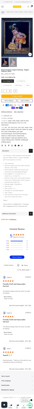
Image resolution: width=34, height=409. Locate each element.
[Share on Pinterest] (9, 145)
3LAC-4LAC (21, 127)
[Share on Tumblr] (12, 145)
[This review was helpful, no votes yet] (26, 305)
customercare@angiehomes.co (23, 2)
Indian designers (6, 138)
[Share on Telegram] (15, 145)
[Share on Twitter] (5, 145)
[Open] (4, 405)
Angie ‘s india (11, 121)
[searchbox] (10, 265)
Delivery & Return (6, 112)
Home (2, 11)
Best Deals (4, 123)
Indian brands (20, 136)
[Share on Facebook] (2, 145)
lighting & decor (22, 138)
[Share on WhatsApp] (22, 145)
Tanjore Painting (6, 140)
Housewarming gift (6, 133)
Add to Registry (9, 100)
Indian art (4, 136)
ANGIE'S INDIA (5, 129)
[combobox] (24, 270)
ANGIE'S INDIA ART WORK (18, 129)
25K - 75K (7, 127)
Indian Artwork (11, 136)
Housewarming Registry (19, 133)
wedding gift (24, 140)
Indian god (14, 138)
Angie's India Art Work (22, 121)
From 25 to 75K (21, 123)
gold (21, 131)
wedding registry (6, 142)
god (18, 131)
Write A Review (17, 257)
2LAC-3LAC (14, 127)
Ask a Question (18, 112)
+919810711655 (8, 2)
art (27, 129)
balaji (30, 129)
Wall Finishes (5, 125)
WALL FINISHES (15, 140)
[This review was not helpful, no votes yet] (29, 305)
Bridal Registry (12, 123)
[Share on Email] (18, 145)
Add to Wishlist (25, 100)
